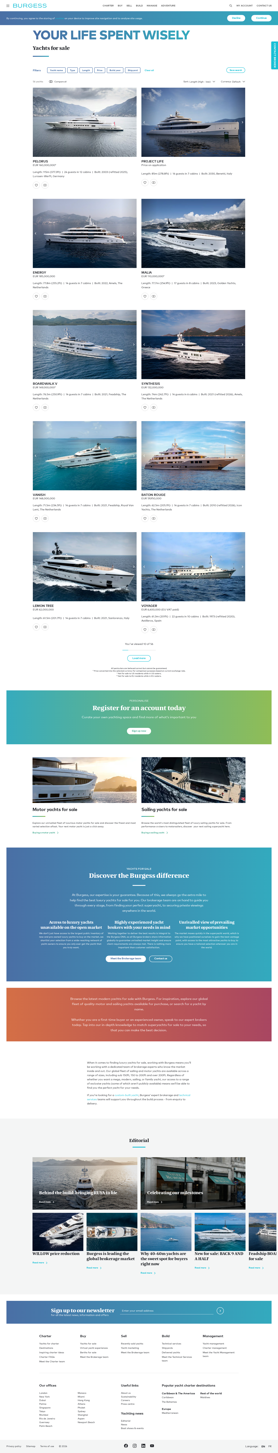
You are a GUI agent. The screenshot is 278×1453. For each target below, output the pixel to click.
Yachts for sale (88, 1343)
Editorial (125, 1420)
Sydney (81, 1411)
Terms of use (47, 1446)
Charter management (215, 1348)
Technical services (171, 1343)
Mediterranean (170, 1412)
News (124, 1424)
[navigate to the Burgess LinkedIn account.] (143, 1446)
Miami (81, 1396)
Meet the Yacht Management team (219, 1354)
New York (44, 1396)
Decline (236, 17)
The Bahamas (169, 1401)
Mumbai (43, 1414)
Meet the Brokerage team (126, 958)
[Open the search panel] (230, 5)
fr (270, 1446)
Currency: (226, 81)
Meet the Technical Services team (177, 1359)
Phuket (81, 1407)
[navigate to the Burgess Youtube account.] (152, 1446)
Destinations (46, 1348)
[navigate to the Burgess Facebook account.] (126, 1446)
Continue (261, 17)
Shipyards (167, 1348)
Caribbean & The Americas (178, 1393)
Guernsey (44, 1422)
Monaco (82, 1393)
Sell (129, 6)
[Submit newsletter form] (220, 1310)
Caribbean (168, 1397)
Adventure (168, 6)
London (43, 1393)
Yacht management (213, 1343)
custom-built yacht (127, 1095)
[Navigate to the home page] (29, 6)
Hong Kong (84, 1400)
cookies (59, 18)
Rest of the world (211, 1393)
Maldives (205, 1397)
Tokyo (42, 1411)
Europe (166, 1409)
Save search (236, 70)
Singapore (45, 1407)
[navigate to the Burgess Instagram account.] (134, 1446)
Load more (138, 658)
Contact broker (275, 55)
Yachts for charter (49, 1343)
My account (244, 6)
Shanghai (83, 1414)
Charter (108, 6)
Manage (152, 6)
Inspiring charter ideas (51, 1352)
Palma (42, 1403)
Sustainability (128, 1396)
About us (126, 1393)
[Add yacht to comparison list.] (45, 185)
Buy (120, 6)
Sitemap (30, 1446)
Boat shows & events (132, 1428)
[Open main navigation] (8, 6)
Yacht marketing (130, 1348)
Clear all (149, 70)
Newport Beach (86, 1422)
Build (139, 6)
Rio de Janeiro (47, 1418)
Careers (125, 1400)
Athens (81, 1403)
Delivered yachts (171, 1352)
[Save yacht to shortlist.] (36, 185)
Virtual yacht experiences (94, 1348)
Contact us (160, 958)
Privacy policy (13, 1446)
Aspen (81, 1418)
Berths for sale (88, 1352)
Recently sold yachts (132, 1343)
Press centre (127, 1403)
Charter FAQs (47, 1357)
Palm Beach (45, 1426)
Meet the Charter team (52, 1361)
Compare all (60, 81)
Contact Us (264, 6)
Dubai (42, 1400)
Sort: (186, 81)
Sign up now (139, 730)
